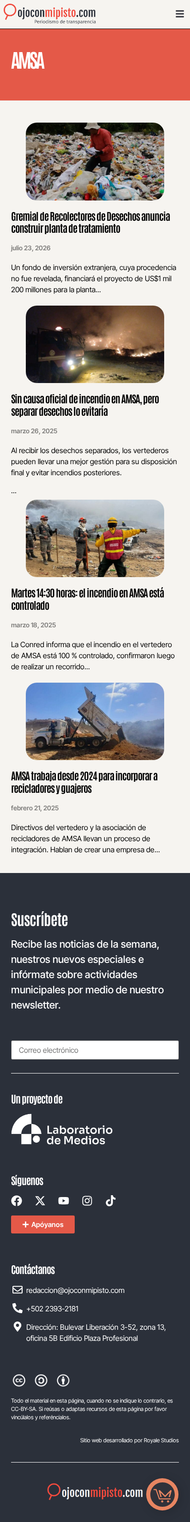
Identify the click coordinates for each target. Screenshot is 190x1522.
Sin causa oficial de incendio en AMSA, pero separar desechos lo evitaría (85, 404)
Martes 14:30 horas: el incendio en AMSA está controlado (87, 598)
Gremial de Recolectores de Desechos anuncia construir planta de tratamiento (90, 221)
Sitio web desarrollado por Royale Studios (129, 1440)
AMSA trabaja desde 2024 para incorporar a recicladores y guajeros (84, 781)
